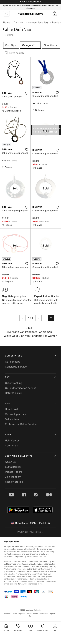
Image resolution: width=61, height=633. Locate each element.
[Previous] (22, 318)
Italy (30, 616)
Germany (44, 613)
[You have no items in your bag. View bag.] (54, 14)
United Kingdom (18, 613)
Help (8, 434)
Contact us (11, 445)
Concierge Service (16, 366)
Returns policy (13, 393)
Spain (52, 613)
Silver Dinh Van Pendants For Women (29, 332)
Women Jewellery (38, 22)
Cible (28, 328)
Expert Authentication (47, 296)
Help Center (12, 440)
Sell (8, 403)
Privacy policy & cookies (29, 531)
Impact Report (13, 472)
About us (10, 462)
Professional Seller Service (20, 424)
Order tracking (13, 383)
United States (32, 613)
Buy (7, 377)
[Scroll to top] (51, 318)
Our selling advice (15, 414)
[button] (54, 14)
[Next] (38, 318)
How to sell (11, 409)
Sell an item (12, 419)
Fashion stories (14, 482)
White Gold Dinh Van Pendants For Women (30, 336)
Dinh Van (19, 22)
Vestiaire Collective (19, 456)
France (7, 613)
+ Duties (12, 107)
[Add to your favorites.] (27, 93)
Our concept (12, 361)
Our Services (13, 356)
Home (6, 22)
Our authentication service (20, 388)
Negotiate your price (14, 296)
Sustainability (13, 467)
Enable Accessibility (30, 1)
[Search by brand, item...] (6, 14)
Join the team (13, 477)
